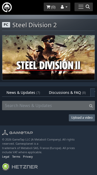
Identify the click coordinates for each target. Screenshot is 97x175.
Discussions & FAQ (67, 92)
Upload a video (82, 117)
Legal (5, 156)
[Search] (91, 105)
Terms (16, 156)
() (52, 6)
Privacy (28, 156)
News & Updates (23, 92)
